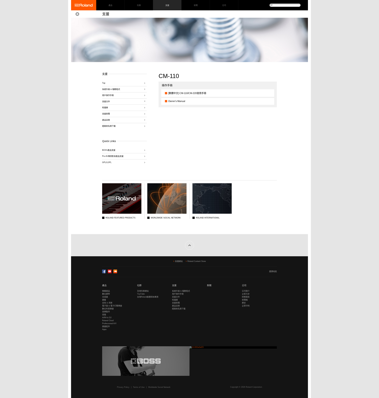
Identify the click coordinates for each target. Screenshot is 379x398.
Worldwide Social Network (159, 387)
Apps (104, 329)
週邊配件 (106, 326)
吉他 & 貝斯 (107, 303)
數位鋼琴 (106, 294)
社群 (139, 5)
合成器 (105, 297)
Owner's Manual (176, 101)
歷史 (244, 303)
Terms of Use (138, 387)
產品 (104, 285)
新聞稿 (245, 300)
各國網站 (179, 261)
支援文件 (176, 297)
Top (103, 83)
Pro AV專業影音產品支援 (112, 156)
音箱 (104, 314)
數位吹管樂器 (108, 309)
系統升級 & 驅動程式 (111, 89)
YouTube (141, 294)
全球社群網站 (143, 291)
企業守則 (246, 306)
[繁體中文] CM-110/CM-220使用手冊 (187, 93)
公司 (224, 5)
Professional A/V (109, 323)
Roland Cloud (108, 320)
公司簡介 (246, 291)
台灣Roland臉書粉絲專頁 (147, 297)
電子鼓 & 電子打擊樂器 (112, 306)
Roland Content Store (196, 261)
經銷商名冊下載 (109, 126)
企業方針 (246, 294)
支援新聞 (106, 114)
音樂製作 (106, 312)
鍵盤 (104, 300)
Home (77, 14)
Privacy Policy (123, 387)
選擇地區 (273, 271)
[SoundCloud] (115, 272)
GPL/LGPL (106, 162)
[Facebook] (104, 272)
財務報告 (246, 297)
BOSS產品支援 (108, 150)
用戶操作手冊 (108, 95)
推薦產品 (106, 291)
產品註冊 (106, 120)
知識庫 (105, 107)
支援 (167, 5)
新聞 (195, 5)
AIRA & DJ (106, 317)
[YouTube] (109, 272)
